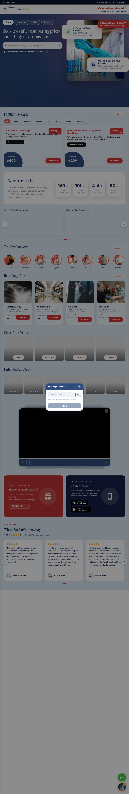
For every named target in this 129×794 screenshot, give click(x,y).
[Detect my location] (78, 394)
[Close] (79, 386)
